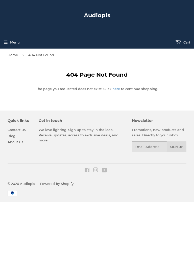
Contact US (17, 130)
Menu (15, 42)
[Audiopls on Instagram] (95, 171)
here (116, 89)
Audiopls (97, 15)
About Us (15, 142)
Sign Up (176, 147)
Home (13, 55)
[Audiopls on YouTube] (104, 171)
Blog (11, 136)
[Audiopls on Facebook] (87, 171)
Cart (186, 42)
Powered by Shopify (57, 184)
